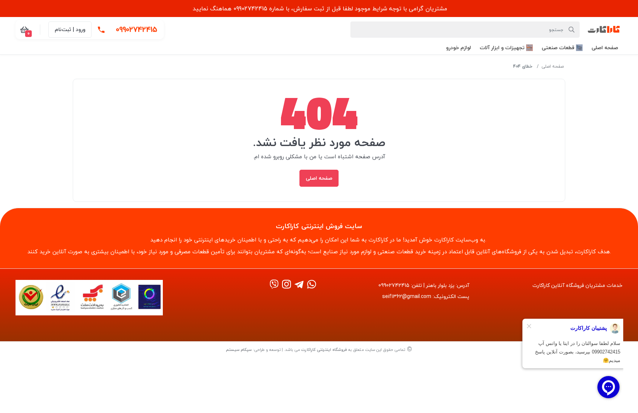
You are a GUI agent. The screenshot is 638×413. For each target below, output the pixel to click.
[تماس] (101, 29)
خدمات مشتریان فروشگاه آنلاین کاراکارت (577, 285)
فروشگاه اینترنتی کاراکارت (324, 349)
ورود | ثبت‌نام (70, 29)
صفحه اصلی (553, 66)
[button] (604, 47)
